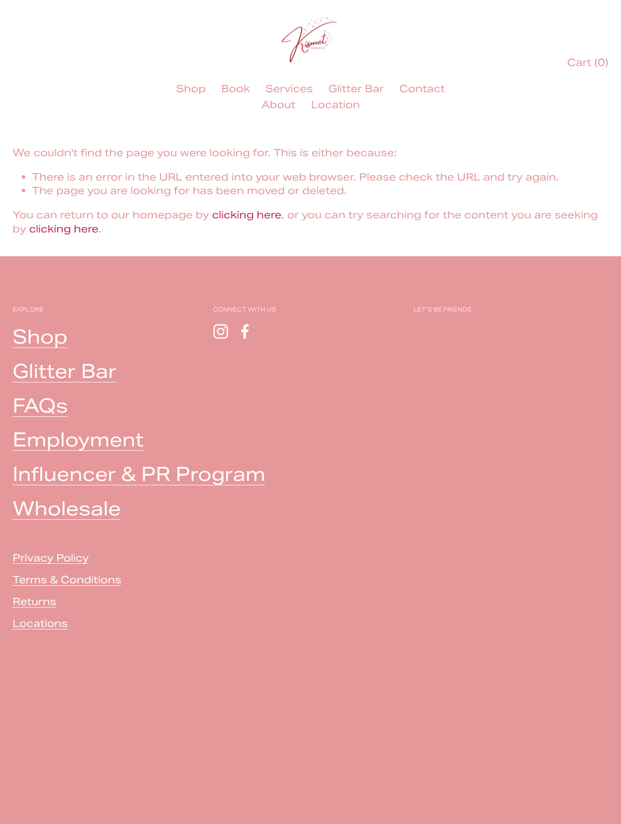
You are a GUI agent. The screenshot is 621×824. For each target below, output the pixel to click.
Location (335, 104)
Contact (422, 88)
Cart (587, 62)
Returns (34, 601)
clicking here (246, 214)
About (278, 104)
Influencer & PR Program (139, 474)
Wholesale (67, 508)
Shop (191, 88)
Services (289, 88)
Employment (78, 440)
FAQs (40, 406)
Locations (40, 623)
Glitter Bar (356, 88)
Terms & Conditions (67, 579)
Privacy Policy (51, 557)
